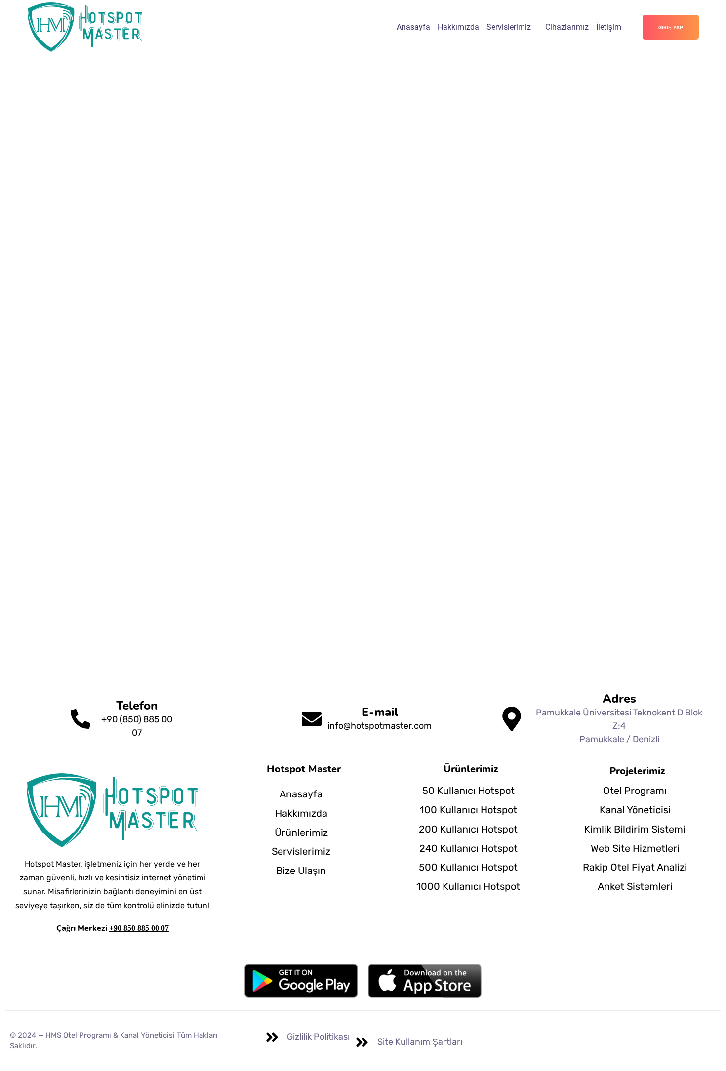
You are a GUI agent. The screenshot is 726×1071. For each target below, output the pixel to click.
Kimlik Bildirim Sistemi (635, 829)
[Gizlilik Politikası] (272, 1037)
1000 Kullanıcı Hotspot (468, 886)
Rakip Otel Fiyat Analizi (635, 867)
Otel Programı (635, 790)
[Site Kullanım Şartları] (362, 1042)
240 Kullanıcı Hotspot (468, 848)
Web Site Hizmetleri (635, 848)
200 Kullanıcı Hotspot (468, 829)
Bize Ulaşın (301, 870)
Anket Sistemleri (635, 886)
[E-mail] (312, 719)
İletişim (608, 27)
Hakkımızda (458, 27)
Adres (619, 699)
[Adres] (511, 719)
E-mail (380, 712)
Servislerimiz (508, 27)
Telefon (137, 706)
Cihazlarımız (567, 27)
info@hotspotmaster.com (379, 725)
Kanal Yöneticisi (635, 810)
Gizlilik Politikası (318, 1036)
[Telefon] (80, 719)
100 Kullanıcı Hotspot (468, 810)
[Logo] (85, 27)
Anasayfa (413, 27)
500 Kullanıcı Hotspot (468, 867)
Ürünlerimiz (301, 832)
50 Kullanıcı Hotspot (468, 790)
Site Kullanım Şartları (419, 1041)
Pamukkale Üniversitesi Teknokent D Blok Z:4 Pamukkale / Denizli (619, 726)
